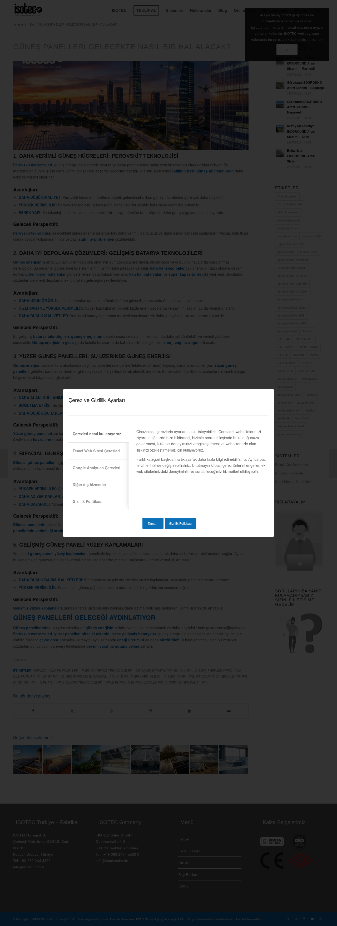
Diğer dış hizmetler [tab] (89, 484)
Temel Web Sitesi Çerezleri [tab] (96, 450)
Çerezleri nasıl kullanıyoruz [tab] (97, 433)
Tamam (153, 523)
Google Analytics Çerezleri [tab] (96, 467)
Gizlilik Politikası (180, 523)
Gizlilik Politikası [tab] (87, 501)
